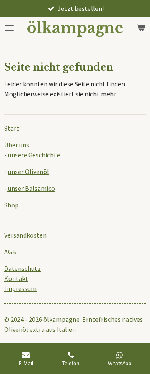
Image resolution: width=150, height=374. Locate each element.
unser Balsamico (31, 188)
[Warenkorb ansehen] (141, 28)
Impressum (20, 288)
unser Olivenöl (28, 171)
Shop (11, 205)
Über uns (16, 145)
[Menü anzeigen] (9, 28)
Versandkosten (25, 235)
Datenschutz (22, 268)
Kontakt (16, 278)
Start (11, 128)
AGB (10, 252)
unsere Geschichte (34, 155)
